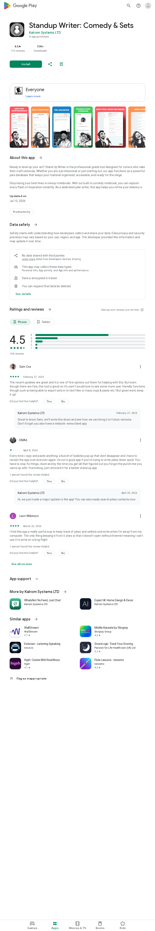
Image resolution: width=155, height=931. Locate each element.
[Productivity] (22, 212)
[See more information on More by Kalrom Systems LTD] (65, 592)
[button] (19, 127)
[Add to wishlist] (61, 64)
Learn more (33, 96)
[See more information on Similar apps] (36, 619)
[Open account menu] (148, 5)
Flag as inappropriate (28, 678)
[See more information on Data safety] (36, 225)
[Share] (50, 64)
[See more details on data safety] (23, 294)
